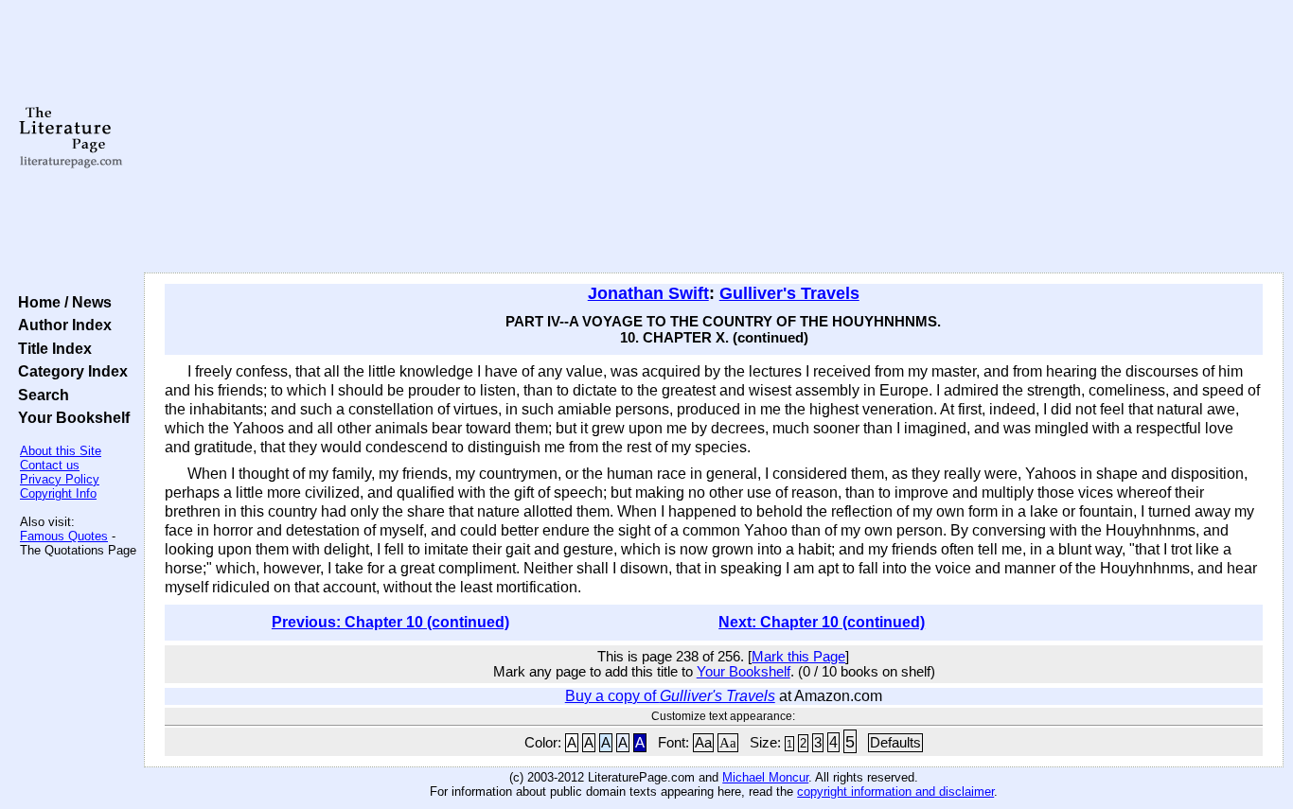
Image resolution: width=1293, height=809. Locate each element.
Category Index (69, 370)
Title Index (51, 348)
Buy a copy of (670, 696)
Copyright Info (58, 493)
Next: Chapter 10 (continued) (821, 622)
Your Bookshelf (70, 417)
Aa (703, 742)
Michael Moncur (765, 777)
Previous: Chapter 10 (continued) (390, 622)
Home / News (61, 301)
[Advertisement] (714, 137)
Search (39, 394)
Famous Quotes (64, 536)
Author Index (61, 324)
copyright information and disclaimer (895, 791)
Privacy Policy (59, 479)
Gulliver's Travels (789, 293)
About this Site (60, 451)
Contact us (50, 465)
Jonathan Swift (648, 293)
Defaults (895, 742)
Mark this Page (798, 656)
